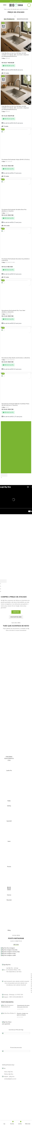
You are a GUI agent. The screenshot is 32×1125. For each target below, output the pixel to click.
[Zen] (9, 811)
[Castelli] (9, 846)
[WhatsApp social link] (16, 662)
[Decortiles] (9, 775)
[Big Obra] (9, 888)
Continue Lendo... (6, 667)
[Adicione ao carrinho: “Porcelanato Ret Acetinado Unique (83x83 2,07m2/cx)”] (28, 130)
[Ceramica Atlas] (9, 856)
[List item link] (16, 995)
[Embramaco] (9, 795)
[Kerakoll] (9, 785)
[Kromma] (9, 765)
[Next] (5, 475)
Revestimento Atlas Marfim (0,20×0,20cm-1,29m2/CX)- (16, 357)
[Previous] (2, 475)
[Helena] (9, 751)
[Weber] (9, 861)
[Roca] (9, 920)
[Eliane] (9, 905)
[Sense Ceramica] (9, 836)
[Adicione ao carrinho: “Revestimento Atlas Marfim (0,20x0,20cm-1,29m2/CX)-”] (28, 328)
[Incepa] (9, 851)
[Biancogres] (9, 881)
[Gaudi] (9, 816)
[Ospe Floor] (9, 826)
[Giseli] (9, 871)
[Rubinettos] (9, 876)
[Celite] (9, 910)
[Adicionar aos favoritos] (28, 26)
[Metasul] (9, 780)
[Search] (29, 5)
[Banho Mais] (9, 790)
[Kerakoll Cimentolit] (9, 915)
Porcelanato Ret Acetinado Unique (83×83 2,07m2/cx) (16, 159)
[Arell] (9, 831)
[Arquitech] (9, 925)
